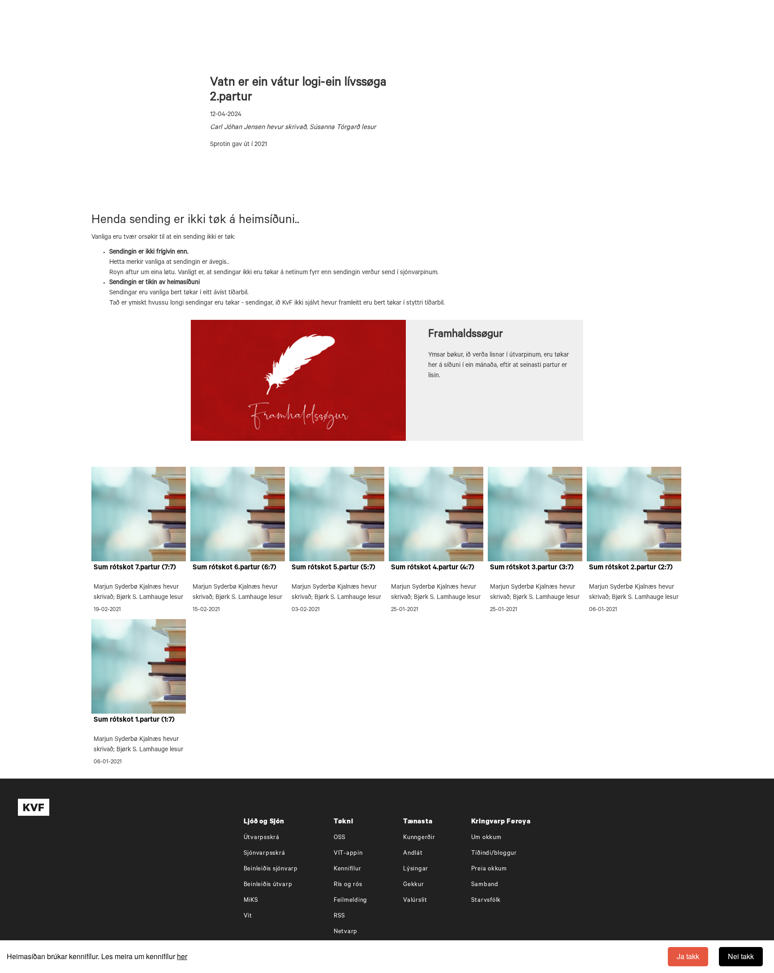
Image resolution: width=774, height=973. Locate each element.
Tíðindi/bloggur (494, 853)
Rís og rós (348, 885)
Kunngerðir (419, 838)
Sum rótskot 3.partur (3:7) (532, 568)
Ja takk (688, 956)
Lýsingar (415, 869)
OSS (340, 838)
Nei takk (741, 956)
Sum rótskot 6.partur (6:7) (234, 568)
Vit (248, 916)
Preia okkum (489, 869)
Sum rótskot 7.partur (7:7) (135, 568)
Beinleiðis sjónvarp (271, 869)
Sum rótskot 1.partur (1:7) (134, 720)
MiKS (251, 900)
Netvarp (345, 932)
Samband (485, 885)
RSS (339, 916)
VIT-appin (348, 853)
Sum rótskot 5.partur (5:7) (333, 568)
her (182, 956)
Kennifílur (347, 869)
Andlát (413, 853)
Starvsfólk (486, 900)
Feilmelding (350, 900)
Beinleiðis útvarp (268, 885)
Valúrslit (415, 900)
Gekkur (413, 885)
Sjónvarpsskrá (264, 853)
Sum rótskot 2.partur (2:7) (631, 568)
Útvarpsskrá (262, 838)
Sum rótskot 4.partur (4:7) (432, 568)
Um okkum (486, 838)
